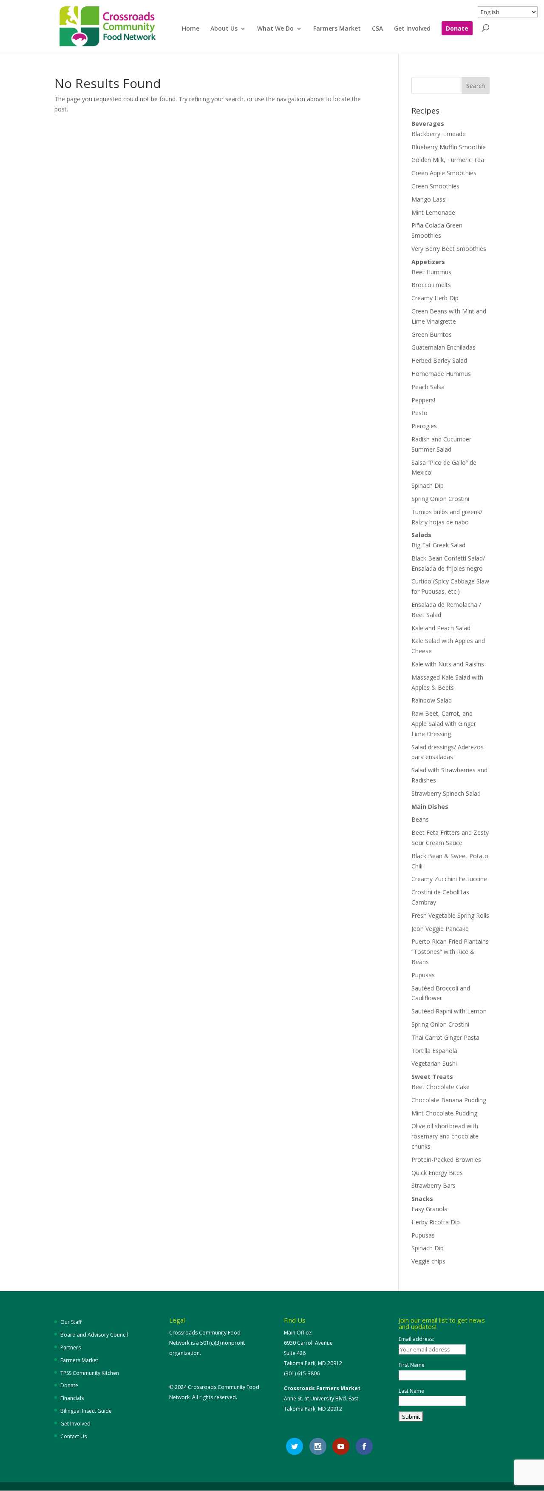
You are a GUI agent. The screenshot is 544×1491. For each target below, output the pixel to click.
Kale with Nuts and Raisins (447, 664)
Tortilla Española (434, 1051)
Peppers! (423, 400)
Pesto (419, 413)
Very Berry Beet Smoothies (448, 249)
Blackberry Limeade (438, 134)
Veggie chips (428, 1261)
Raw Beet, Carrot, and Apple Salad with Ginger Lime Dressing (443, 723)
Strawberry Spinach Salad (446, 793)
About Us (224, 29)
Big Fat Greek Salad (438, 545)
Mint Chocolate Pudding (444, 1113)
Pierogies (424, 426)
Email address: (416, 1339)
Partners (70, 1347)
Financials (72, 1398)
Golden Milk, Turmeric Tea (447, 160)
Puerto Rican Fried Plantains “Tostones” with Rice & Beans (450, 951)
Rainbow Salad (431, 700)
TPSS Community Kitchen (89, 1373)
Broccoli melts (431, 285)
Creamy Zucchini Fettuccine (449, 879)
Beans (420, 819)
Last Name (411, 1390)
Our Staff (71, 1322)
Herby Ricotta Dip (435, 1222)
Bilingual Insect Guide (86, 1410)
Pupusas (423, 975)
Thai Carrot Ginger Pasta (445, 1037)
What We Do (275, 29)
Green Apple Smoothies (443, 173)
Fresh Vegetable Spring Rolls (450, 915)
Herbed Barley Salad (439, 360)
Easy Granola (429, 1209)
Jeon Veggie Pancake (440, 929)
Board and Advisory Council (94, 1334)
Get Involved (412, 29)
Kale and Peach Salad (440, 628)
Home (190, 29)
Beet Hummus (431, 272)
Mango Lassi (429, 199)
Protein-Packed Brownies (446, 1159)
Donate (457, 29)
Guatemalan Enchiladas (443, 347)
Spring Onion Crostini (440, 499)
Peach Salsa (428, 387)
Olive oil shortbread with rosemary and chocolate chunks (445, 1136)
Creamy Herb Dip (435, 298)
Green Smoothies (435, 186)
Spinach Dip (427, 485)
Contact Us (73, 1436)
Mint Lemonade (433, 212)
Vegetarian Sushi (434, 1063)
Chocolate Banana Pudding (448, 1100)
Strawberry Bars (433, 1185)
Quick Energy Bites (437, 1173)
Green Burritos (431, 334)
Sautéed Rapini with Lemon (449, 1011)
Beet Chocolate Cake (440, 1087)
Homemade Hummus (441, 374)
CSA (377, 29)
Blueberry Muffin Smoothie (448, 147)
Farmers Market (337, 29)
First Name (412, 1365)
